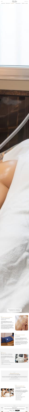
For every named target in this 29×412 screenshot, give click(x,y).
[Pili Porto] (14, 1)
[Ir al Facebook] (2, 1)
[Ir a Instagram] (1, 1)
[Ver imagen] (19, 358)
